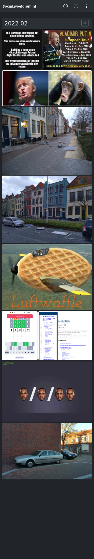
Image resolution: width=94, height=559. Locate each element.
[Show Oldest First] (84, 23)
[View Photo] (22, 49)
